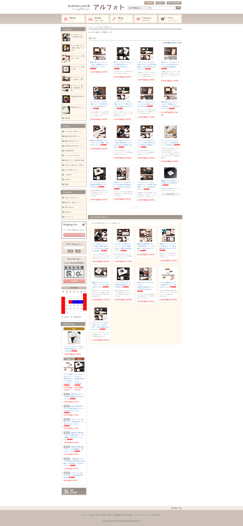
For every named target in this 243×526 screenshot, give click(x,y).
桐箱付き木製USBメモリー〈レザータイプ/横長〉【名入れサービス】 (99, 143)
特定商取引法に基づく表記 (123, 515)
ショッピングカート (170, 19)
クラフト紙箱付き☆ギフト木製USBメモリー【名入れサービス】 (167, 285)
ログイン (160, 3)
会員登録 (149, 3)
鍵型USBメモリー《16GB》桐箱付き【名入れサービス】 (74, 396)
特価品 (66, 184)
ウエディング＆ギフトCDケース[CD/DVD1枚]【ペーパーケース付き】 (74, 349)
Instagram (122, 19)
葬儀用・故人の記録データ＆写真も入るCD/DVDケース (170, 183)
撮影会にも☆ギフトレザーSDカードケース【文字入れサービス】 (100, 285)
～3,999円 (67, 175)
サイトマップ (68, 217)
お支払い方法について (71, 198)
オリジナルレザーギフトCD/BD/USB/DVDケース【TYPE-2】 (98, 185)
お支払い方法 (94, 515)
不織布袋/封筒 (69, 151)
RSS (72, 490)
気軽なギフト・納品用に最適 (74, 160)
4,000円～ (67, 179)
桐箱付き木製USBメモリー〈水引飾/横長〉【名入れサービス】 (74, 449)
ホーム (73, 19)
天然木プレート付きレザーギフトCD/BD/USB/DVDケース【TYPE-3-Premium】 (145, 286)
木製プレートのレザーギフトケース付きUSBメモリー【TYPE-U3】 (146, 104)
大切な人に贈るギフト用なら (74, 165)
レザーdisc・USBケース (72, 131)
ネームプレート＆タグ (71, 155)
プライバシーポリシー (141, 515)
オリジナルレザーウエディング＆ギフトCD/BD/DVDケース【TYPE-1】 (170, 143)
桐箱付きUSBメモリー (72, 141)
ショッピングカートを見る (74, 235)
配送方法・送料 (106, 515)
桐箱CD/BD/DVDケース (72, 136)
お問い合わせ (146, 19)
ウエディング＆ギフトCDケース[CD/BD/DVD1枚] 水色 (73, 475)
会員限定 (67, 118)
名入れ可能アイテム (71, 170)
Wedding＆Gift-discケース (73, 146)
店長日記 (74, 281)
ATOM (73, 492)
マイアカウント (174, 3)
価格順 (173, 43)
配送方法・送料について (72, 202)
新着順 (179, 43)
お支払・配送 (97, 19)
